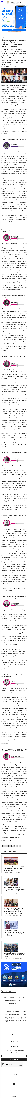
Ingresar (15, 1041)
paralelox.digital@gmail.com (14, 1086)
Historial (14, 1036)
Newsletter (14, 1039)
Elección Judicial (6, 840)
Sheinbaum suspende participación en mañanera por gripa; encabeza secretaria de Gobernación (14, 933)
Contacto (14, 1034)
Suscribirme (14, 1059)
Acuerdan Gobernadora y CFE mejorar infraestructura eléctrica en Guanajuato (14, 868)
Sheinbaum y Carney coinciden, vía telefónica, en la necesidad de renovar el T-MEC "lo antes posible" (15, 1002)
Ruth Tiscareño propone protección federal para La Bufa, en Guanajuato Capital (14, 889)
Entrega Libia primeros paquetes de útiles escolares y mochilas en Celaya (14, 954)
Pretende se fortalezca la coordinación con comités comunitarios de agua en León (15, 996)
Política (3, 38)
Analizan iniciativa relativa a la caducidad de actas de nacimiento (15, 1007)
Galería (21, 70)
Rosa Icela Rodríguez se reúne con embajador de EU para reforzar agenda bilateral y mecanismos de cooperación (13, 910)
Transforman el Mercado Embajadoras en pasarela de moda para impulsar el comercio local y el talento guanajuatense (15, 1013)
